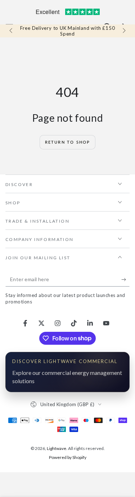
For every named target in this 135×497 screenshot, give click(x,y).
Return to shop (67, 142)
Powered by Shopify (67, 457)
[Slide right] (123, 30)
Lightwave (56, 448)
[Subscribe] (125, 279)
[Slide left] (11, 30)
